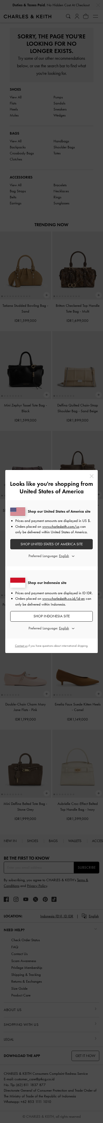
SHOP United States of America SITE (51, 544)
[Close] (91, 476)
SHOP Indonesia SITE (52, 616)
